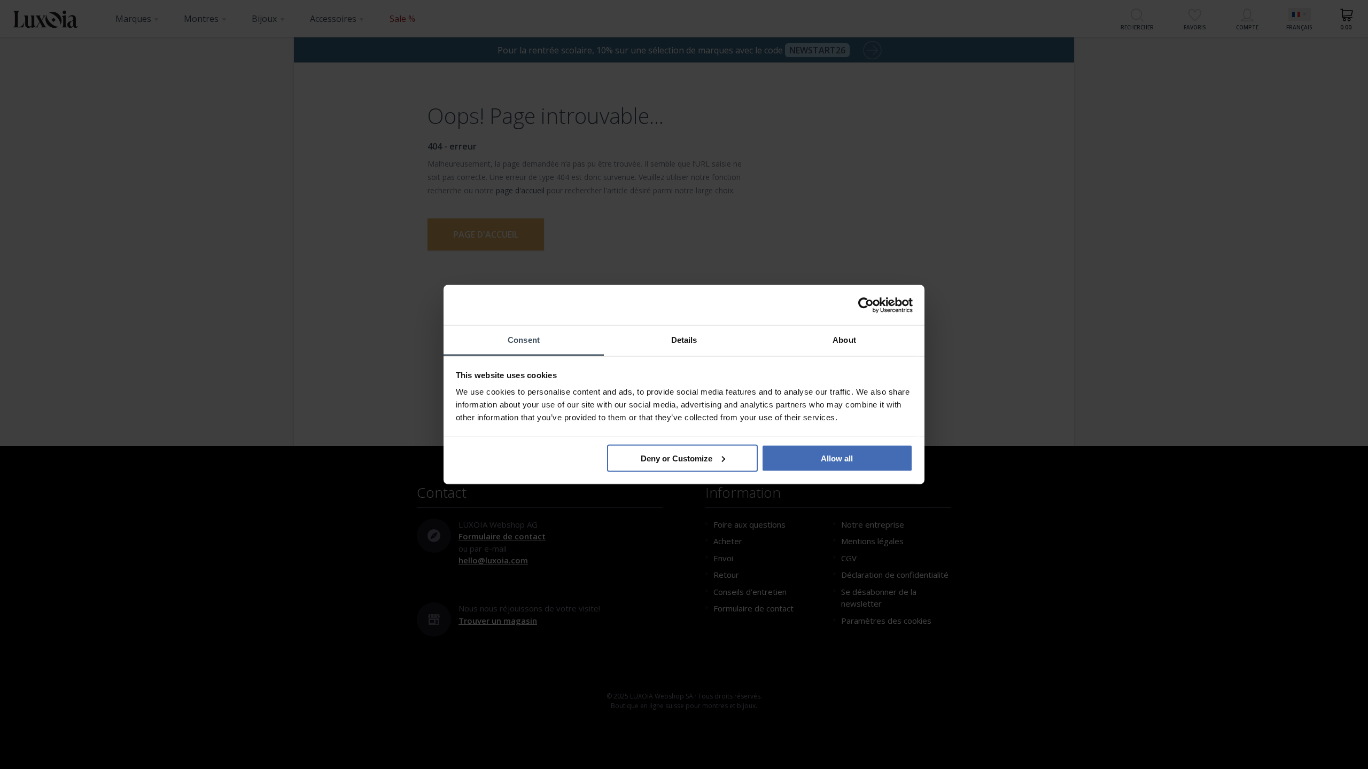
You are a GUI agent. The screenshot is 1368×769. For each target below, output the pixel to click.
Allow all (837, 457)
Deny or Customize (676, 457)
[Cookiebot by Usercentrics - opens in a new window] (866, 305)
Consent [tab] (524, 339)
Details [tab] (684, 339)
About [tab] (844, 339)
